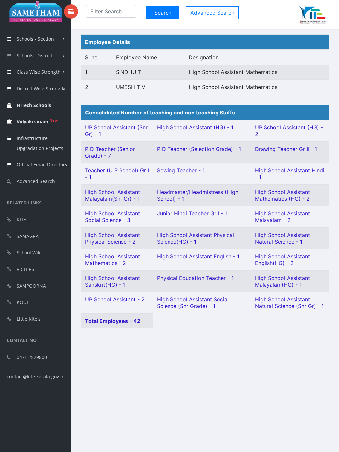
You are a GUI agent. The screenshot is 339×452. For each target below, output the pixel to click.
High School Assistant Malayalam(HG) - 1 (282, 281)
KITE (21, 219)
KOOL (23, 302)
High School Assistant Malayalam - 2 (282, 216)
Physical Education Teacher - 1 (195, 278)
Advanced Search (36, 181)
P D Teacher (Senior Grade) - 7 (110, 152)
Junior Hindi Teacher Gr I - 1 (192, 213)
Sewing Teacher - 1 (181, 170)
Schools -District (34, 55)
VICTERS (25, 269)
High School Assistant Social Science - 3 (112, 216)
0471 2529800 (32, 357)
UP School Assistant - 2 (115, 299)
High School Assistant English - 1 (198, 256)
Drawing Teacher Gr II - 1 (286, 149)
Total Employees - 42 (112, 321)
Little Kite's (29, 319)
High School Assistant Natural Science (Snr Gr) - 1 (289, 302)
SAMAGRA (28, 236)
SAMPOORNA (31, 286)
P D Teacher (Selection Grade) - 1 (199, 149)
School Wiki (29, 252)
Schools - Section (35, 39)
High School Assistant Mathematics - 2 (112, 259)
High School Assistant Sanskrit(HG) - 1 (112, 281)
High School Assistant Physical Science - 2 (112, 238)
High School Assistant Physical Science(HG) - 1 (195, 238)
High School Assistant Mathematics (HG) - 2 (282, 195)
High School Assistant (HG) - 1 (195, 127)
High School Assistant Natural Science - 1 (282, 238)
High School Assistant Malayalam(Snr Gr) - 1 (112, 195)
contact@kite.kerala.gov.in (36, 376)
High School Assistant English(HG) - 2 (282, 259)
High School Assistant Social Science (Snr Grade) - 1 (193, 302)
